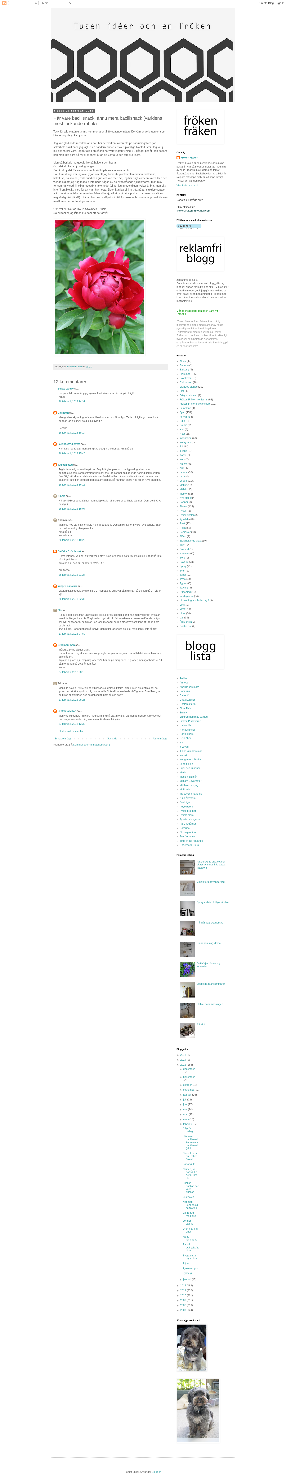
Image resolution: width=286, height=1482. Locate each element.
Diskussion (186, 382)
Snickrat (184, 549)
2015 (183, 1054)
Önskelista (186, 626)
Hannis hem (186, 734)
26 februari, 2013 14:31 (72, 401)
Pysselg (187, 1273)
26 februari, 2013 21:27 (72, 574)
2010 (183, 1295)
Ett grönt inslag (188, 1130)
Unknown (63, 412)
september (189, 1089)
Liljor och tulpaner (190, 768)
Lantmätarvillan (67, 711)
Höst (182, 433)
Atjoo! (186, 1263)
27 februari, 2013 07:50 (72, 633)
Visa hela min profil (187, 185)
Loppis (183, 480)
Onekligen (185, 802)
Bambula (185, 691)
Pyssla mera (187, 815)
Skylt (182, 544)
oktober (187, 1084)
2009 (183, 1300)
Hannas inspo (188, 729)
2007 (183, 1310)
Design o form (188, 704)
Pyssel (183, 510)
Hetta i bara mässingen (210, 1004)
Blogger (156, 1471)
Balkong (184, 369)
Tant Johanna (187, 836)
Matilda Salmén (188, 776)
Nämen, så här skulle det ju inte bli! (190, 1174)
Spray (183, 566)
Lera (182, 476)
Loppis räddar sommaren (211, 983)
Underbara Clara (189, 845)
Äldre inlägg (160, 738)
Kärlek (183, 463)
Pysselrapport (190, 1268)
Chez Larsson (188, 699)
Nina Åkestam (188, 798)
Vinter (183, 609)
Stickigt (201, 1024)
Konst (183, 455)
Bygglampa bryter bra (190, 1257)
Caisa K (184, 695)
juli (185, 1099)
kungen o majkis (67, 586)
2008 (183, 1305)
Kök (182, 467)
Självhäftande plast (190, 540)
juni (185, 1104)
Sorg (182, 557)
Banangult (189, 1164)
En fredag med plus (189, 1214)
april (186, 1114)
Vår (182, 617)
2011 (183, 1290)
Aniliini (183, 678)
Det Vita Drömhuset (69, 551)
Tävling (184, 587)
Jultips (183, 450)
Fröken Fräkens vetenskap (195, 403)
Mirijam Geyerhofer (190, 780)
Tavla (183, 579)
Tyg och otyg (65, 464)
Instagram (185, 442)
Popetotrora (186, 806)
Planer (183, 506)
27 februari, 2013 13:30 (72, 723)
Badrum (184, 365)
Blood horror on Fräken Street (190, 1156)
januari (187, 1279)
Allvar (183, 361)
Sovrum (184, 562)
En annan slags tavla (209, 943)
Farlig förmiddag (190, 1238)
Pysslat (184, 519)
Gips (182, 421)
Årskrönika (186, 621)
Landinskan (186, 763)
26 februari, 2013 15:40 (72, 453)
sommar (184, 553)
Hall (182, 429)
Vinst (182, 604)
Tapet (183, 574)
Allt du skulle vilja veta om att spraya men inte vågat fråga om (211, 864)
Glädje (183, 425)
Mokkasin (185, 789)
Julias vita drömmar (191, 751)
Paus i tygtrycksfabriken (191, 1247)
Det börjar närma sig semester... (208, 965)
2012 (183, 1285)
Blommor (185, 374)
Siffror (183, 536)
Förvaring (185, 416)
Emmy (183, 712)
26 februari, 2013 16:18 (72, 484)
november (189, 1076)
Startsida (112, 738)
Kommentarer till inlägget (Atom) (91, 744)
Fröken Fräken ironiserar (194, 399)
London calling (188, 1222)
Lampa (184, 472)
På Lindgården (188, 823)
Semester (185, 532)
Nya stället (186, 497)
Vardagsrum (186, 596)
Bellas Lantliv (66, 388)
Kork (182, 459)
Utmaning (185, 592)
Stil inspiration (188, 832)
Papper (184, 502)
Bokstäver (185, 378)
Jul (181, 446)
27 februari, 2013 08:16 (72, 672)
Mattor (183, 485)
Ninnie (61, 496)
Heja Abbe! (186, 738)
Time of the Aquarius (191, 840)
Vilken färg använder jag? (194, 600)
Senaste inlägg (63, 738)
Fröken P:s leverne (190, 721)
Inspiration (186, 438)
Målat (183, 489)
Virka (183, 613)
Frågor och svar (188, 395)
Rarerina (185, 828)
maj (185, 1109)
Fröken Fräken (189, 157)
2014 (183, 1059)
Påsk (182, 523)
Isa (181, 742)
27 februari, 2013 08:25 (72, 699)
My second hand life (191, 793)
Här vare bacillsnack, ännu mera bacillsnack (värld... (191, 1142)
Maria (183, 772)
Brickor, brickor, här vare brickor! (190, 1188)
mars (186, 1119)
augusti (187, 1094)
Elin (60, 610)
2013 (183, 1064)
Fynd (182, 412)
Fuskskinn (185, 408)
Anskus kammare (189, 687)
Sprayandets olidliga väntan (213, 902)
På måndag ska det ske (210, 922)
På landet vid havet (69, 444)
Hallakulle (185, 725)
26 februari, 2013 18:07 (72, 508)
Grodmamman (66, 645)
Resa (183, 527)
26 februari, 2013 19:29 (72, 540)
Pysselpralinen (188, 810)
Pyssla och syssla (190, 819)
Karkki (183, 755)
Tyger (183, 583)
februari (188, 1124)
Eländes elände (189, 386)
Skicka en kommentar (71, 731)
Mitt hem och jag (189, 785)
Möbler (184, 493)
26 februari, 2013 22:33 (72, 598)
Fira (182, 391)
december (189, 1069)
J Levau (184, 746)
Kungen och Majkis (190, 759)
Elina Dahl (186, 708)
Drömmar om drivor (190, 1230)
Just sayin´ (189, 1197)
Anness (184, 682)
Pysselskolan (187, 515)
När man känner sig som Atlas (190, 1204)
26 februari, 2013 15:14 (72, 432)
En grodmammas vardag (194, 716)
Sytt (182, 570)
